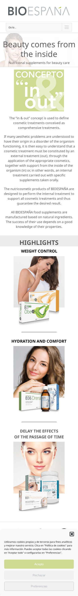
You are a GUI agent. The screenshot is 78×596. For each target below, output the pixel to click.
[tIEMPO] (39, 443)
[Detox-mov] (39, 347)
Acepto (39, 564)
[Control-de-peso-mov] (39, 258)
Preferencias (39, 586)
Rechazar (39, 575)
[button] (72, 534)
